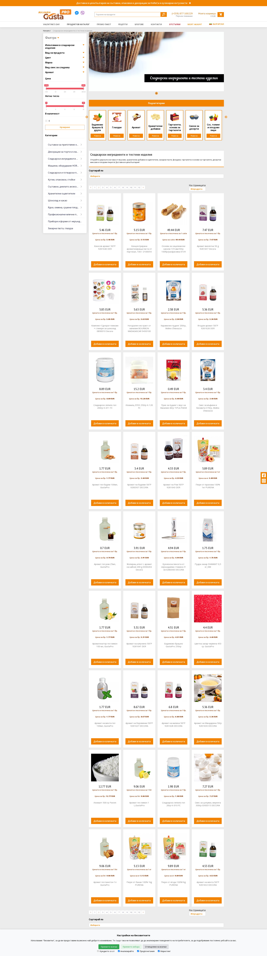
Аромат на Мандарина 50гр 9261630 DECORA (208, 724)
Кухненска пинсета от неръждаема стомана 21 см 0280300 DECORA (173, 567)
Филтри (51, 38)
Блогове (139, 24)
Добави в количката (104, 264)
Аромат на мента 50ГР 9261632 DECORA (208, 883)
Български (218, 24)
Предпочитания (147, 951)
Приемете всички (109, 946)
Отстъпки (174, 24)
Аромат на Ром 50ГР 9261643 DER (173, 486)
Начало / (47, 30)
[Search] (163, 14)
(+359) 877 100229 (182, 13)
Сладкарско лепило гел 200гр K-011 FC (104, 406)
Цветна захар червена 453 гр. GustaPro (207, 645)
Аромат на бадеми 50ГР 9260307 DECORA (139, 486)
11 (135, 187)
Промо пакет (104, 24)
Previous (86, 117)
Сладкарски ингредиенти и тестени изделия (72, 30)
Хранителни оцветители (61, 193)
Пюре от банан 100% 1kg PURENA (139, 883)
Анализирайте (127, 951)
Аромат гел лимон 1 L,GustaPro (139, 804)
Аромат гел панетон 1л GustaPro (104, 883)
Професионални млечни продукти (66, 214)
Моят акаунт (195, 24)
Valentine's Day (51, 24)
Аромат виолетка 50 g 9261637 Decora (208, 247)
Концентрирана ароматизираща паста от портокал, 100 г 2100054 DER (139, 249)
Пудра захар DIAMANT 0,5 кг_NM (208, 565)
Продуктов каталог (78, 24)
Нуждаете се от (107, 951)
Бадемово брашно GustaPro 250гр (173, 645)
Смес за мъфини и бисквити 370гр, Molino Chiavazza (207, 408)
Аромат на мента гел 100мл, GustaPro (105, 724)
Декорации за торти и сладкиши (66, 151)
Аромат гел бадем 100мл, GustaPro (105, 486)
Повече (97, 136)
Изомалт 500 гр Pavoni (105, 802)
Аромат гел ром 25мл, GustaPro (105, 565)
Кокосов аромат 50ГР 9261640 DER (105, 247)
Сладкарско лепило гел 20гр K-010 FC (173, 804)
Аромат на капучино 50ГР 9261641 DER (139, 645)
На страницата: (197, 185)
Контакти (156, 24)
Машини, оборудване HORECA (64, 165)
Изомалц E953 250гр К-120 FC (139, 406)
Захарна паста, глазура (60, 228)
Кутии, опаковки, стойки (61, 179)
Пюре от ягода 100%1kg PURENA (173, 883)
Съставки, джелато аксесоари (64, 186)
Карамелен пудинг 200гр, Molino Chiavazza (173, 327)
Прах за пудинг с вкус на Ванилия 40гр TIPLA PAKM (173, 406)
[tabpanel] (156, 61)
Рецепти (123, 24)
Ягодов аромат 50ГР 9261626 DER (208, 327)
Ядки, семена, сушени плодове (64, 207)
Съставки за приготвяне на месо (66, 144)
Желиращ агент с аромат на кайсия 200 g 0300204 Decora (139, 567)
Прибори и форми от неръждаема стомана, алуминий (66, 221)
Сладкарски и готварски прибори (66, 172)
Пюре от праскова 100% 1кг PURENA (208, 486)
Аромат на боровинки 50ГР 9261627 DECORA (139, 724)
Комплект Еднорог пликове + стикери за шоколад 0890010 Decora (104, 328)
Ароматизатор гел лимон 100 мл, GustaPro (104, 645)
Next (226, 117)
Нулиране (65, 127)
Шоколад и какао (57, 200)
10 (131, 187)
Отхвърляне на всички (155, 946)
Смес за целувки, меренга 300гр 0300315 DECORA (208, 804)
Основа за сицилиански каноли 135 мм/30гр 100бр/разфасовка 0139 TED (173, 249)
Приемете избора (131, 946)
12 (139, 187)
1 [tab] (156, 93)
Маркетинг (165, 951)
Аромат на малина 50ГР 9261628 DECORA (173, 724)
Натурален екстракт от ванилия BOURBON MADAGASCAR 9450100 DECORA (139, 328)
